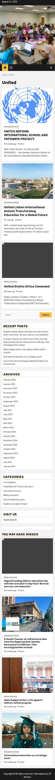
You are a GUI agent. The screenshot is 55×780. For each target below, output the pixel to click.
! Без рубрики (9, 482)
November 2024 (10, 445)
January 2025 (9, 436)
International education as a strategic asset (22, 357)
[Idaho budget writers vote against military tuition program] (27, 675)
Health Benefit (10, 520)
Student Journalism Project (15, 504)
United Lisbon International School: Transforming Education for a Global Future (26, 211)
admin (22, 144)
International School (11, 127)
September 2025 (10, 401)
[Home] (5, 68)
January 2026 (9, 384)
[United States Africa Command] (27, 260)
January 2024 (9, 466)
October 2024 (9, 449)
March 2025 (8, 427)
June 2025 (7, 414)
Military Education (10, 282)
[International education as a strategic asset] (27, 730)
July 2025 (7, 410)
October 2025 (9, 397)
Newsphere (40, 774)
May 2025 (7, 419)
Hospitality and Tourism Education (18, 486)
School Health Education (14, 499)
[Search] (51, 67)
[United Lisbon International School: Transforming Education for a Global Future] (27, 181)
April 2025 (7, 423)
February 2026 (9, 380)
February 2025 (9, 432)
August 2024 (8, 458)
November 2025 (10, 393)
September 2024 (10, 453)
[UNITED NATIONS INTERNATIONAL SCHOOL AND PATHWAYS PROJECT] (27, 105)
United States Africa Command (27, 286)
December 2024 (10, 440)
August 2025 (8, 406)
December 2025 (10, 388)
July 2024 (7, 462)
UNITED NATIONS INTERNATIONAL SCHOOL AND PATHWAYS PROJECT (26, 135)
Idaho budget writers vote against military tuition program (23, 701)
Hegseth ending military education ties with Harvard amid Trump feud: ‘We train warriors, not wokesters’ (26, 584)
